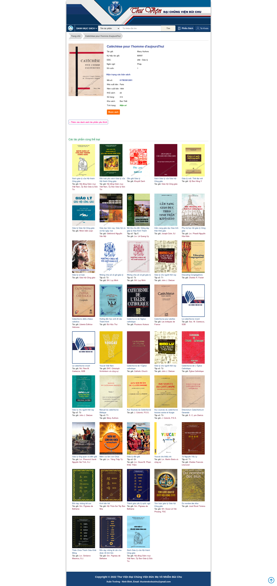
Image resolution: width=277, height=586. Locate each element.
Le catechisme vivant (191, 318)
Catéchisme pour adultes (164, 318)
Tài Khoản (204, 28)
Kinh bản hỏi (105, 503)
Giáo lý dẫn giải (133, 456)
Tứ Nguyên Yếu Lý (189, 456)
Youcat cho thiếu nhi (162, 456)
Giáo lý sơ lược (78, 274)
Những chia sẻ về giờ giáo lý (111, 274)
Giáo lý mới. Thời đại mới (192, 178)
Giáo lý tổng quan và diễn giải (84, 456)
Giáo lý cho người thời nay (165, 274)
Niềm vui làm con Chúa (109, 456)
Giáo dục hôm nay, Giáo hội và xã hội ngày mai (112, 229)
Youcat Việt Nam (107, 365)
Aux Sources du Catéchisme (139, 409)
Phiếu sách (187, 28)
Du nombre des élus (190, 503)
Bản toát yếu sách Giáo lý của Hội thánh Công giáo (112, 179)
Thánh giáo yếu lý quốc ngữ (138, 503)
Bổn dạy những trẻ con (81, 503)
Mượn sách (113, 112)
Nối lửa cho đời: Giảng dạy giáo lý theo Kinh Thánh (138, 229)
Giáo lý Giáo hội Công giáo (83, 228)
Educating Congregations (192, 274)
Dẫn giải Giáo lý (133, 178)
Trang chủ (75, 36)
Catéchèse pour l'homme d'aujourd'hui (102, 36)
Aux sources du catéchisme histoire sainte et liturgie (166, 411)
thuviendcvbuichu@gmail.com (155, 581)
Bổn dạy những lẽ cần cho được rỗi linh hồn (110, 551)
